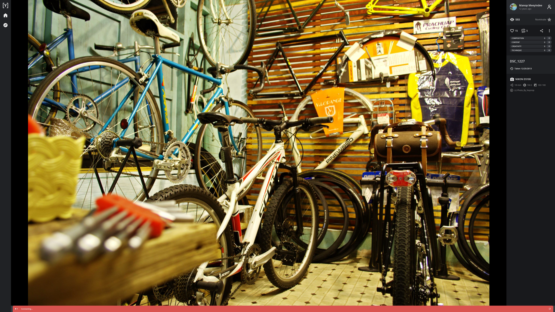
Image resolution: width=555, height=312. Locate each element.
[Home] (5, 5)
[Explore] (5, 25)
